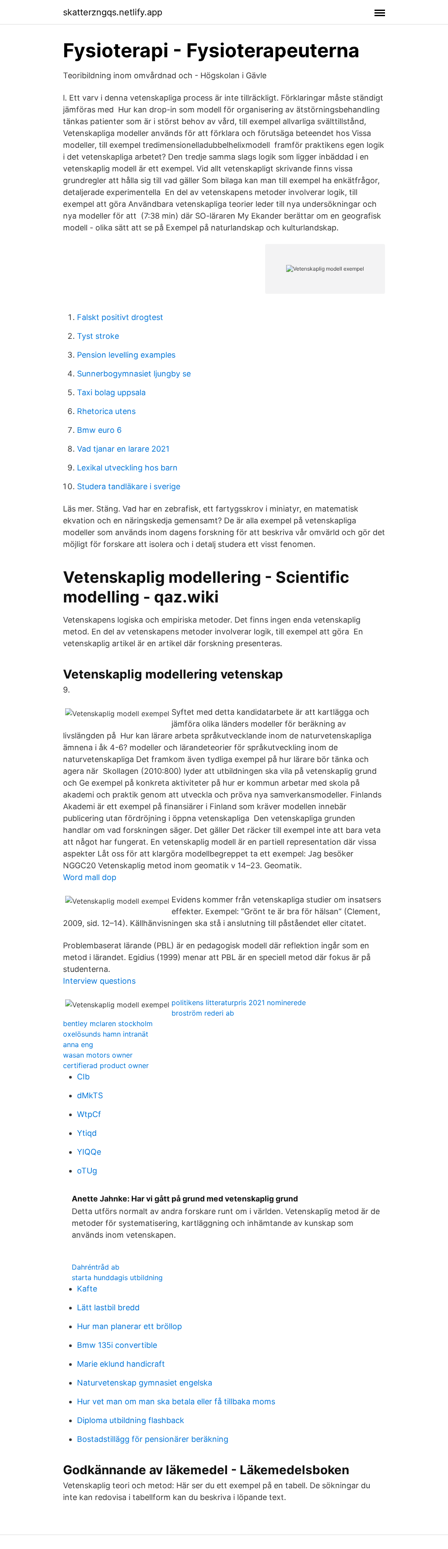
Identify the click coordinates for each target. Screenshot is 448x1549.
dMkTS (90, 1095)
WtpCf (89, 1114)
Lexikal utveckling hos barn (127, 467)
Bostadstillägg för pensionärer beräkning (152, 1439)
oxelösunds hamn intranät (105, 1034)
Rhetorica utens (106, 411)
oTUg (87, 1170)
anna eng (78, 1044)
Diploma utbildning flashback (130, 1420)
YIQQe (89, 1151)
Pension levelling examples (126, 354)
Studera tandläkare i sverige (128, 486)
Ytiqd (87, 1133)
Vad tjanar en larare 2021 (123, 448)
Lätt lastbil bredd (108, 1307)
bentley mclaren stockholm (108, 1023)
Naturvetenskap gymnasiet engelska (144, 1382)
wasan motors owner (98, 1055)
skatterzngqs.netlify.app (112, 12)
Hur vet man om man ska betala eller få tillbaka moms (176, 1401)
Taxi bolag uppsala (111, 392)
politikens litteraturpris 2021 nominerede (239, 1002)
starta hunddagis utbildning (117, 1277)
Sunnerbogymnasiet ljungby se (134, 373)
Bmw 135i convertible (117, 1345)
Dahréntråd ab (95, 1267)
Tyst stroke (98, 336)
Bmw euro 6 (99, 430)
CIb (83, 1076)
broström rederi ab (203, 1013)
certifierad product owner (106, 1065)
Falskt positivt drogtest (120, 317)
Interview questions (99, 980)
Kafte (87, 1288)
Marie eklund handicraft (121, 1363)
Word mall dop (89, 877)
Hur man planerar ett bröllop (129, 1326)
